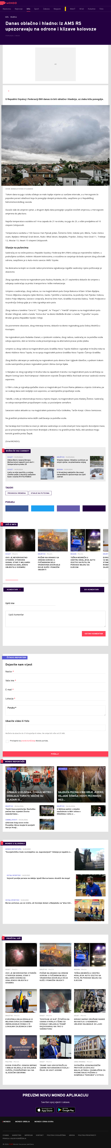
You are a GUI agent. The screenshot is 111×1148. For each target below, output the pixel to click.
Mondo (7, 1122)
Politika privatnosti (87, 1135)
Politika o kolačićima (56, 1135)
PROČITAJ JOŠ (13, 938)
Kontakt (40, 1135)
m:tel (11, 1144)
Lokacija (10, 699)
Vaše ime (10, 681)
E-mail (9, 690)
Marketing (16, 1135)
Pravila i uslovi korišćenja (14, 1139)
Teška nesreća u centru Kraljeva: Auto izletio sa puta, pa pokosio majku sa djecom (83, 562)
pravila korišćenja (28, 741)
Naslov (9, 672)
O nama (6, 1135)
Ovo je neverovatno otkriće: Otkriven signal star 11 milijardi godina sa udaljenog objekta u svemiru (17, 562)
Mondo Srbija (22, 1122)
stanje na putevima (40, 493)
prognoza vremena (17, 493)
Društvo (14, 17)
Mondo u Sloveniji (15, 844)
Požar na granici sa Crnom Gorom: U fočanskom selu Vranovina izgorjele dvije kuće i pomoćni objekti (49, 564)
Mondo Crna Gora (44, 1122)
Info (7, 17)
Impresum (29, 1135)
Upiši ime (9, 603)
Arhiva (72, 1135)
